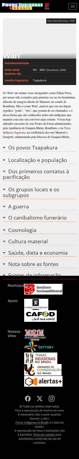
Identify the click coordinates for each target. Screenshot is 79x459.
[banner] (22, 6)
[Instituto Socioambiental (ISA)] (47, 4)
